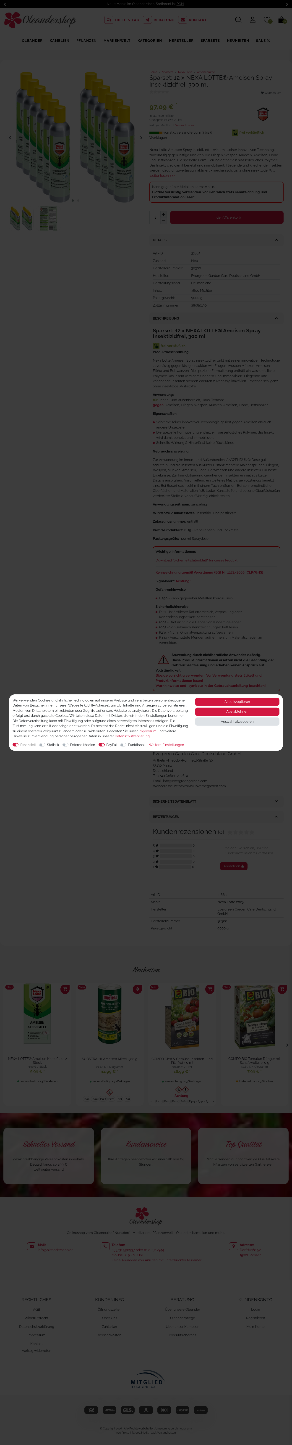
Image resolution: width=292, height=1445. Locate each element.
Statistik (53, 745)
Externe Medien (82, 745)
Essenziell (28, 745)
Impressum (147, 731)
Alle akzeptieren (237, 702)
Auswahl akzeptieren (237, 721)
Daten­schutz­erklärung (132, 736)
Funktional (136, 745)
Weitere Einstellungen (166, 745)
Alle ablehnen (237, 711)
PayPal (111, 745)
